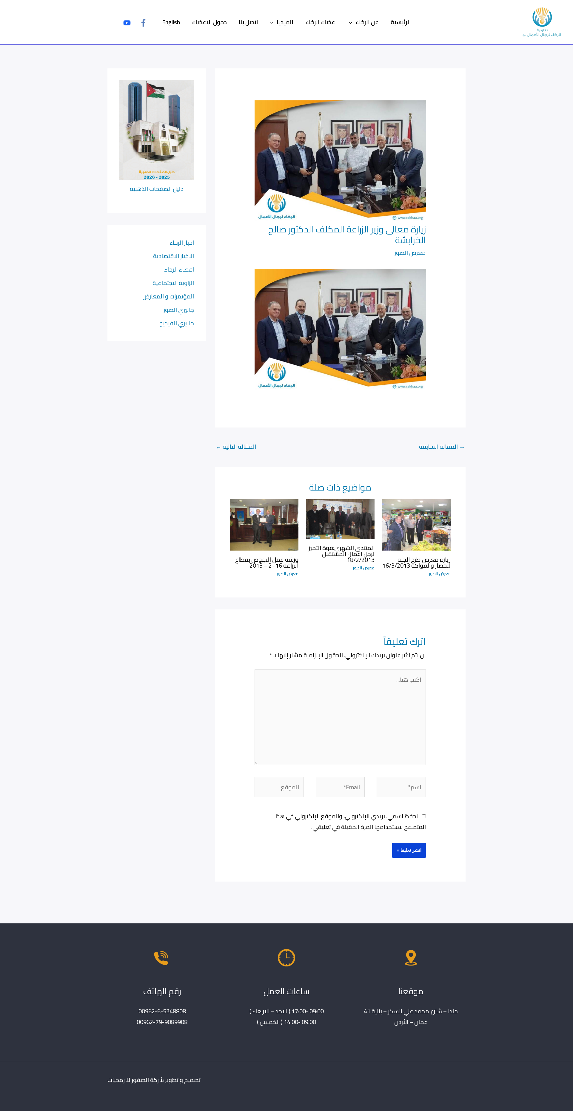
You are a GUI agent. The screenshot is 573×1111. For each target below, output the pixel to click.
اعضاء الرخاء (321, 21)
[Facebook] (143, 23)
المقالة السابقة (442, 446)
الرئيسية (401, 21)
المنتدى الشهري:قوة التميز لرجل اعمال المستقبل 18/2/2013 (342, 553)
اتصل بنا (248, 21)
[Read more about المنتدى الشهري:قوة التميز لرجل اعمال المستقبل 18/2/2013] (340, 518)
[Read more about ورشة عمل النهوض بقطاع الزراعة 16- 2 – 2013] (264, 524)
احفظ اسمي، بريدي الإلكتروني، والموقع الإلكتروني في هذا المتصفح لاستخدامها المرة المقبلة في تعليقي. (350, 821)
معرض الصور (410, 252)
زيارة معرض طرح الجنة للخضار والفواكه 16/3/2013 (416, 562)
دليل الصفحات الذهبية (157, 188)
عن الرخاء (367, 21)
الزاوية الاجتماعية (173, 282)
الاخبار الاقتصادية (173, 255)
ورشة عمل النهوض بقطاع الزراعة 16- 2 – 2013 (266, 562)
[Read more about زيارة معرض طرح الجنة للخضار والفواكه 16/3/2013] (416, 524)
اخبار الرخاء (182, 242)
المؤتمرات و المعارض (168, 296)
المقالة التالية (235, 446)
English (171, 21)
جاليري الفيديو (176, 323)
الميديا (285, 21)
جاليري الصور (179, 309)
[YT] (127, 23)
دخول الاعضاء (209, 21)
